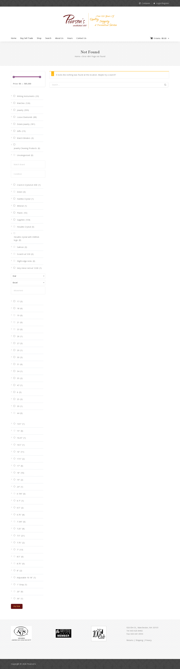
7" (20, 549)
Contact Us (81, 38)
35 (20, 378)
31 (20, 364)
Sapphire (23, 220)
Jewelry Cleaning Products (27, 148)
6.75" (21, 514)
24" (20, 487)
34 (20, 371)
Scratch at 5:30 (25, 254)
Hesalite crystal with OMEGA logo (26, 238)
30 (20, 357)
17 (20, 301)
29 (20, 350)
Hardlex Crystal (25, 199)
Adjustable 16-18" (26, 577)
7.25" (21, 528)
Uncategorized (25, 155)
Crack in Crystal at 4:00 (29, 185)
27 (20, 343)
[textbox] (31, 164)
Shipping (139, 640)
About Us (59, 38)
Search (48, 38)
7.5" (21, 535)
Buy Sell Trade (26, 38)
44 (20, 413)
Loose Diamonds (27, 117)
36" (20, 598)
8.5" (20, 556)
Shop (39, 38)
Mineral (22, 206)
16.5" (21, 445)
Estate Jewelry (26, 124)
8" (19, 570)
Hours (70, 38)
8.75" (21, 563)
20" (20, 591)
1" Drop (22, 584)
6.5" (20, 507)
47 (20, 385)
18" (20, 473)
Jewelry (23, 110)
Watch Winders (25, 138)
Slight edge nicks (26, 261)
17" (20, 466)
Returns (130, 640)
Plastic (22, 213)
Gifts (21, 131)
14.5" (21, 424)
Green (21, 192)
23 (20, 329)
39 (20, 406)
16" (20, 452)
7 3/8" (21, 521)
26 (20, 336)
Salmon (22, 247)
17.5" (21, 459)
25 (20, 399)
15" (20, 431)
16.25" (21, 438)
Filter (17, 606)
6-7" (20, 500)
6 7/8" (21, 493)
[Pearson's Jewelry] (90, 20)
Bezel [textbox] (15, 282)
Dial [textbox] (14, 276)
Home (13, 38)
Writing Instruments (28, 96)
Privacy (148, 640)
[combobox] (28, 276)
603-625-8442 (136, 630)
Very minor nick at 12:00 (29, 268)
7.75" (21, 542)
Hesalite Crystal (25, 227)
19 (20, 315)
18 (20, 308)
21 (20, 322)
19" (20, 480)
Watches (23, 103)
